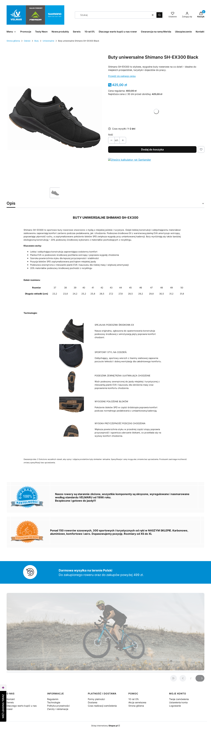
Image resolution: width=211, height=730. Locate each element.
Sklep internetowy (104, 725)
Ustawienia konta (178, 702)
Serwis (10, 702)
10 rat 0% (133, 699)
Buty (36, 41)
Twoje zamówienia (179, 699)
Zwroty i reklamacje (57, 709)
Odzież (27, 41)
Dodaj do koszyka (152, 149)
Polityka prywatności (58, 705)
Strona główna (13, 41)
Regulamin (52, 699)
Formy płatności (96, 699)
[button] (159, 15)
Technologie (53, 702)
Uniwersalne (48, 41)
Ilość (110, 134)
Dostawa (92, 702)
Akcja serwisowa (137, 702)
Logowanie (175, 705)
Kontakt (11, 699)
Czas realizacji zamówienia (102, 705)
